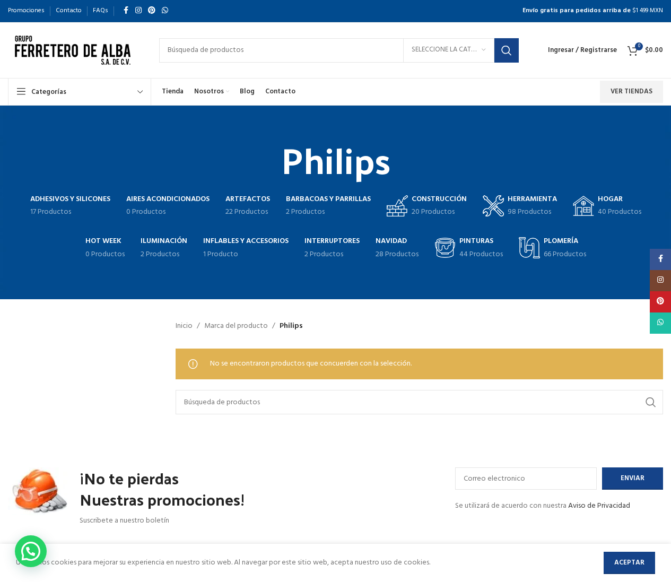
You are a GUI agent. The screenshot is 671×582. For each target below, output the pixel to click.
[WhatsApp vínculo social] (165, 11)
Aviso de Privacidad (599, 506)
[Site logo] (73, 50)
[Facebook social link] (125, 11)
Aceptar (629, 562)
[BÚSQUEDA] (506, 50)
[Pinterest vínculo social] (152, 11)
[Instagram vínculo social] (138, 11)
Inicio (184, 326)
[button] (31, 551)
